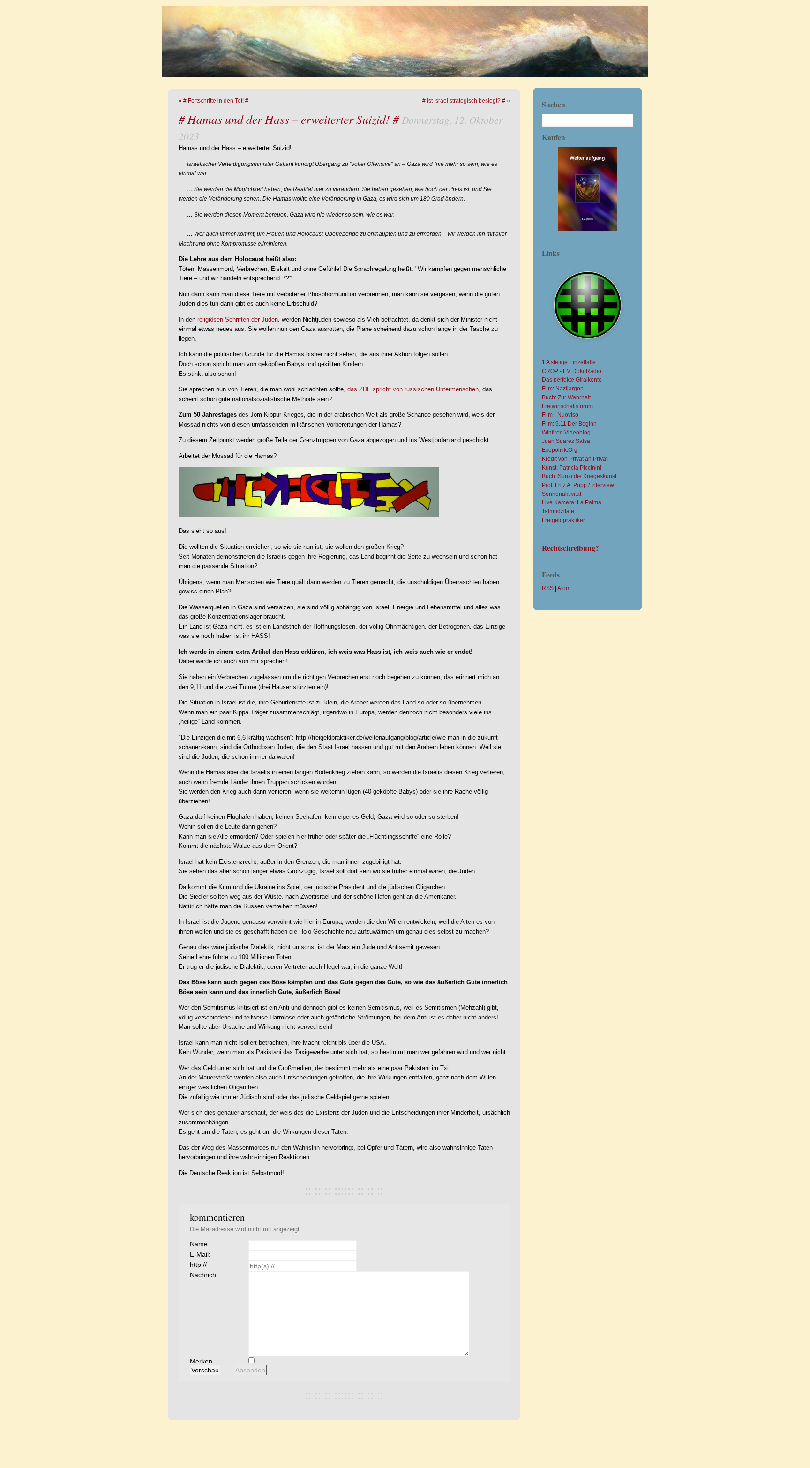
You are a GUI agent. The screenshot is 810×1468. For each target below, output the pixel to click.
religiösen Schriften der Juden (237, 319)
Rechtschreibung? (570, 548)
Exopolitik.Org (560, 450)
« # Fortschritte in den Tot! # (213, 100)
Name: (200, 1244)
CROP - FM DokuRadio (571, 371)
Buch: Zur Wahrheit (566, 397)
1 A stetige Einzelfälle (569, 362)
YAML (609, 1432)
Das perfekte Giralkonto (572, 379)
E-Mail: (200, 1254)
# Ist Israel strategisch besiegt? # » (466, 100)
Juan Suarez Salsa (566, 441)
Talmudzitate (558, 511)
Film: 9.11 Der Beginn (569, 423)
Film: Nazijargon (563, 388)
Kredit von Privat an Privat (575, 459)
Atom (563, 588)
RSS (548, 588)
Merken (201, 1361)
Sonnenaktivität (561, 494)
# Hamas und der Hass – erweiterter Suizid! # (289, 119)
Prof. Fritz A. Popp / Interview (578, 485)
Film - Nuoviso (560, 415)
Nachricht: (205, 1275)
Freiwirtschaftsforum (567, 406)
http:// (198, 1264)
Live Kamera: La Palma (571, 502)
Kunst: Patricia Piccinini (571, 467)
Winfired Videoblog (566, 432)
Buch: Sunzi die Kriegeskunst (579, 476)
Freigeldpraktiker (563, 520)
